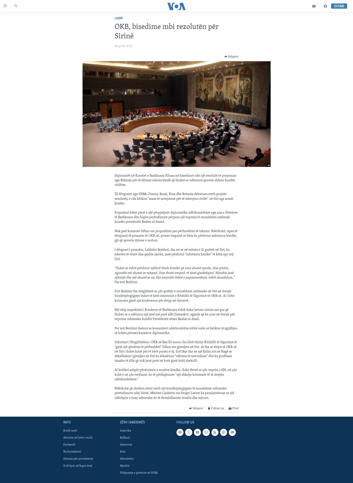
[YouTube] (314, 6)
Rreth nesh (70, 431)
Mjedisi (125, 465)
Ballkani (125, 438)
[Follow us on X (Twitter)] (188, 432)
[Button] (231, 56)
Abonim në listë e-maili (77, 438)
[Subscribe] (232, 432)
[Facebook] (325, 6)
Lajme (119, 18)
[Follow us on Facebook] (179, 432)
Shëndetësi (127, 458)
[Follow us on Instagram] (206, 432)
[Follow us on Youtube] (197, 432)
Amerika (125, 431)
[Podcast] (223, 432)
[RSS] (214, 432)
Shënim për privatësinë (78, 458)
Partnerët (69, 444)
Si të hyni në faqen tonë (77, 465)
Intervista (126, 444)
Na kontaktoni (72, 451)
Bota (122, 451)
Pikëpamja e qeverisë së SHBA (139, 472)
